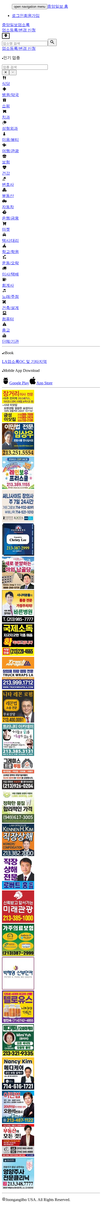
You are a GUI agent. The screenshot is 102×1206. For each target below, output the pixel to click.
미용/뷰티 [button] (10, 139)
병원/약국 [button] (10, 95)
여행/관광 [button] (10, 151)
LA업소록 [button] (10, 361)
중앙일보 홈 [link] (57, 6)
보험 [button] (6, 162)
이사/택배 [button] (10, 274)
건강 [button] (6, 173)
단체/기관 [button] (10, 341)
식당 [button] (6, 83)
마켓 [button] (6, 229)
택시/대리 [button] (10, 240)
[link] (51, 406)
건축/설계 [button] (10, 308)
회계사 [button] (8, 285)
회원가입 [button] (32, 15)
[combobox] (25, 67)
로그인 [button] (18, 15)
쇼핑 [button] (6, 106)
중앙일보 (16, 25)
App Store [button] (44, 383)
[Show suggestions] (5, 72)
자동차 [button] (8, 207)
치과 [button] (6, 117)
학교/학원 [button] (10, 252)
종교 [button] (6, 330)
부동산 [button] (8, 196)
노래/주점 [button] (10, 296)
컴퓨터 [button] (8, 319)
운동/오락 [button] (10, 263)
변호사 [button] (8, 184)
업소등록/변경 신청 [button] (19, 30)
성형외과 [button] (10, 128)
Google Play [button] (19, 383)
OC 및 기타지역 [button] (33, 361)
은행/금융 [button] (10, 218)
